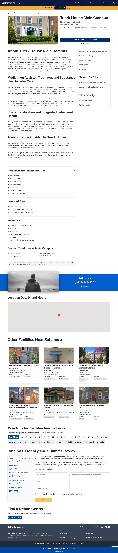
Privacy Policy (78, 543)
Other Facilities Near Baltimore (92, 83)
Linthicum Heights (74, 442)
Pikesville (100, 442)
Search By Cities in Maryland (91, 87)
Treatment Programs (88, 56)
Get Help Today (59, 548)
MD (71, 25)
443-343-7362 (86, 282)
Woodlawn (24, 442)
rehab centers (36, 514)
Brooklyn (61, 442)
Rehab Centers (16, 13)
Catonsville (36, 442)
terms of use (76, 494)
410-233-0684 (65, 28)
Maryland (26, 13)
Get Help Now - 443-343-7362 (85, 40)
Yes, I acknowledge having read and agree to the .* (59, 494)
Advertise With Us (95, 537)
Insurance (83, 65)
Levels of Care (85, 60)
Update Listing (85, 105)
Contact (82, 69)
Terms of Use (67, 543)
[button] (59, 315)
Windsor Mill (89, 442)
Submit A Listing (68, 537)
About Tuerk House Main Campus (93, 51)
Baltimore (34, 13)
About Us (92, 533)
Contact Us (67, 533)
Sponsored (72, 8)
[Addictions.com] (8, 13)
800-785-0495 (60, 8)
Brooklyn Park (49, 442)
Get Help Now (48, 8)
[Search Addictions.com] (114, 2)
